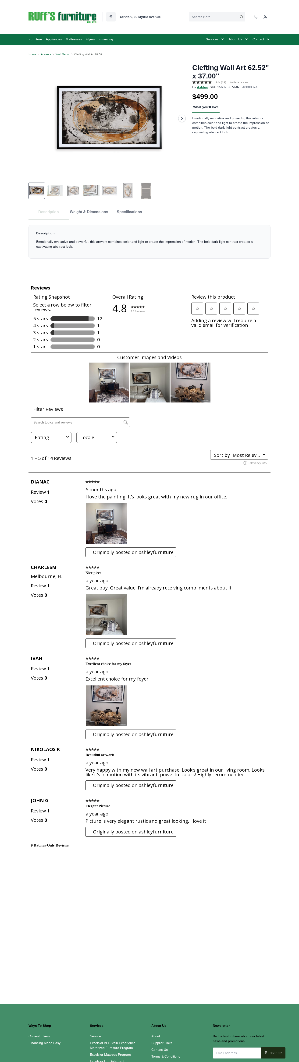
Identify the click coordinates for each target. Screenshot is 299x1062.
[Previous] (35, 118)
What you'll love (206, 107)
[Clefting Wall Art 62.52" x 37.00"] (108, 118)
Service (95, 1036)
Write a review (239, 82)
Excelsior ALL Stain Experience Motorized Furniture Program (112, 1045)
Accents (46, 54)
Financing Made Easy (44, 1043)
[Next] (182, 118)
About (155, 1036)
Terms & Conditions (165, 1056)
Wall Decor (63, 54)
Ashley (202, 87)
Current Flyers (39, 1036)
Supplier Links (161, 1043)
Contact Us (159, 1049)
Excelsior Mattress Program (110, 1054)
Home (32, 54)
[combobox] (217, 16)
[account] (265, 16)
